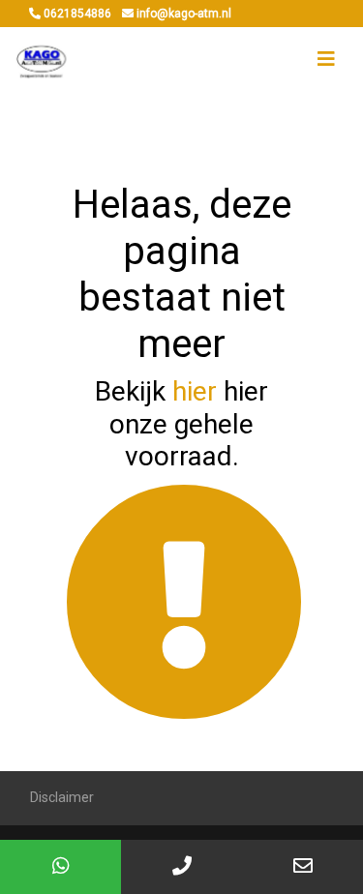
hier (194, 391)
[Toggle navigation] (326, 59)
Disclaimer (62, 797)
